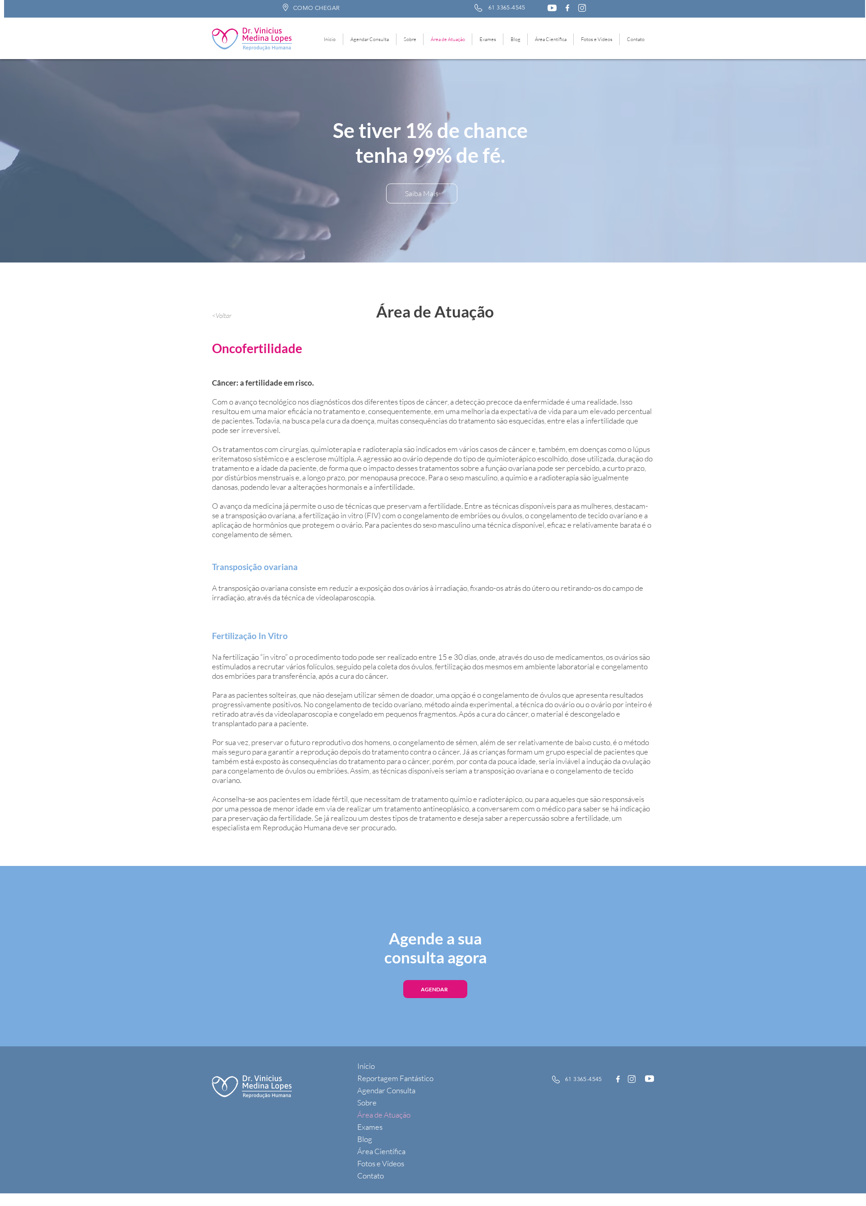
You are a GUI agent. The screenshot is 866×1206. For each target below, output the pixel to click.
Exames (369, 1127)
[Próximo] (807, 161)
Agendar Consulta (386, 1090)
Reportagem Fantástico (395, 1078)
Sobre (367, 1102)
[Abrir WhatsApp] (843, 1183)
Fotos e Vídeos (380, 1163)
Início (366, 1066)
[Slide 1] (428, 240)
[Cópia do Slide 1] (437, 240)
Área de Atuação (383, 1114)
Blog (364, 1139)
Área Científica (381, 1151)
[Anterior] (58, 161)
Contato (370, 1175)
